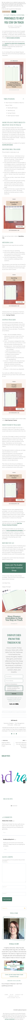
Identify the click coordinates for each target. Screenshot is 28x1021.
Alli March (11, 26)
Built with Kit (14, 704)
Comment (5, 862)
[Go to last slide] (4, 781)
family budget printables (13, 37)
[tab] (11, 805)
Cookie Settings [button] (6, 11)
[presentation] (14, 777)
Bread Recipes (8, 799)
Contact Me (19, 994)
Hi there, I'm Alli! (14, 944)
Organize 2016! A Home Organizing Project (6, 743)
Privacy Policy (14, 996)
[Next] (24, 781)
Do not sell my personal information (12, 9)
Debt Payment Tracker (13, 115)
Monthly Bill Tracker (13, 108)
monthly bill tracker (7, 144)
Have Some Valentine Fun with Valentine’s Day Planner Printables (21, 744)
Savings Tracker (11, 113)
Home (6, 994)
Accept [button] (13, 11)
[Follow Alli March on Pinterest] (16, 734)
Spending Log (11, 110)
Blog (11, 994)
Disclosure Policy (14, 997)
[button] (14, 687)
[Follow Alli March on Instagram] (14, 734)
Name (5, 887)
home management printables (15, 530)
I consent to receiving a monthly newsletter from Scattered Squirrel (13, 688)
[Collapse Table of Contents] (23, 99)
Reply (4, 832)
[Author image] (6, 26)
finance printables (7, 711)
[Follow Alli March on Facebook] (12, 734)
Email (4, 893)
